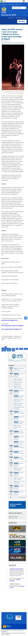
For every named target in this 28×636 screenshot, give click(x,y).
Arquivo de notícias (13, 516)
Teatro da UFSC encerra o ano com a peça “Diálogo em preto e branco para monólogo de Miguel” (12, 34)
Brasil (4, 1)
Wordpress (4, 631)
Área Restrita (11, 18)
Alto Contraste (11, 4)
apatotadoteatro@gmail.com (9, 320)
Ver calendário (21, 497)
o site (19, 575)
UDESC (9, 350)
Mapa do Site (19, 4)
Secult (21, 349)
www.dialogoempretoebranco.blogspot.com (13, 325)
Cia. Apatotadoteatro (6, 348)
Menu (22, 21)
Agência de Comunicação (16, 568)
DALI (17, 349)
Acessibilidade (3, 4)
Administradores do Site (21, 18)
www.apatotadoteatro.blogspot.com (11, 329)
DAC (13, 349)
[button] (10, 497)
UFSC (13, 350)
